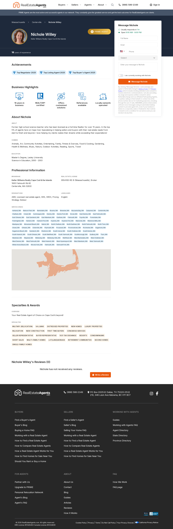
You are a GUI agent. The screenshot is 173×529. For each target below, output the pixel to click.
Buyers (61, 5)
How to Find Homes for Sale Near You (33, 456)
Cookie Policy (81, 523)
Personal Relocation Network (29, 492)
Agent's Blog (21, 497)
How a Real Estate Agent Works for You (34, 451)
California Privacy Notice (148, 522)
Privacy (91, 523)
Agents (88, 5)
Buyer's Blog (21, 425)
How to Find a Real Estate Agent (31, 440)
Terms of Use (143, 89)
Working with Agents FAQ (125, 425)
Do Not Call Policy (109, 523)
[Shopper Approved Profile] (146, 513)
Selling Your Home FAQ (75, 430)
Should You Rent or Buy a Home (30, 461)
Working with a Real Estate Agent (31, 435)
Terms (97, 523)
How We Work (120, 482)
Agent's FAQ (21, 502)
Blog (66, 492)
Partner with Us (22, 482)
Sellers (74, 5)
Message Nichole (139, 81)
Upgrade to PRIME (24, 487)
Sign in (156, 5)
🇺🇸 (121, 51)
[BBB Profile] (153, 513)
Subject (124, 58)
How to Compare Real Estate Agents (33, 446)
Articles (67, 502)
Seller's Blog (70, 425)
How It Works (70, 513)
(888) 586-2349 (130, 5)
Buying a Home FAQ (24, 430)
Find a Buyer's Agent (25, 420)
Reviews (68, 508)
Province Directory (122, 440)
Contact (68, 487)
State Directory (120, 435)
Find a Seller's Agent (74, 420)
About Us (68, 482)
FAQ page (117, 487)
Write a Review (102, 375)
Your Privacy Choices (125, 523)
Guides (116, 420)
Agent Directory (120, 430)
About (101, 5)
